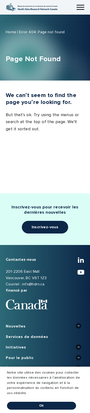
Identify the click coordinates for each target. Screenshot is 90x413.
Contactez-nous (21, 259)
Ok (41, 405)
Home (11, 32)
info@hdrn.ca (33, 284)
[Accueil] (32, 7)
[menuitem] (45, 326)
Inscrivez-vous (45, 227)
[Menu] (80, 7)
